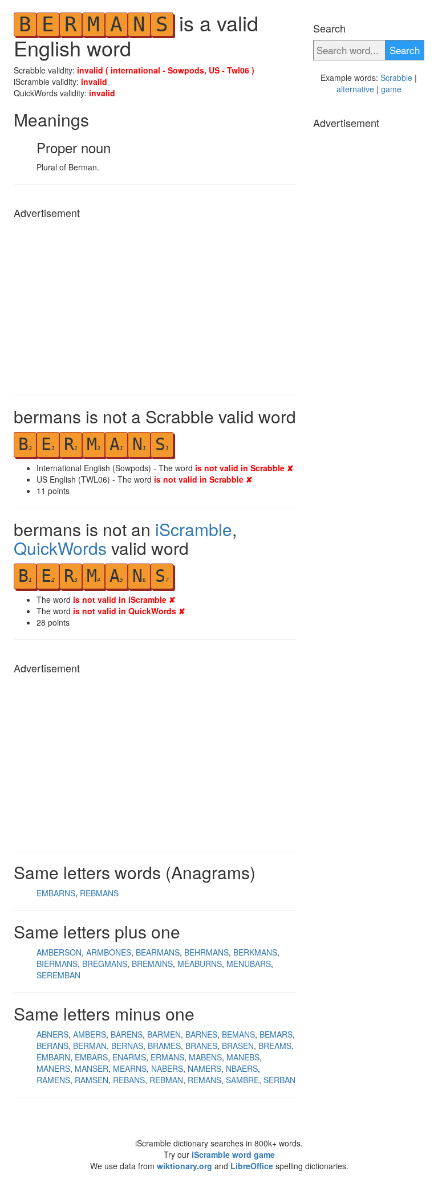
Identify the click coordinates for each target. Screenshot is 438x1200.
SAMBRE (242, 1079)
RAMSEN (91, 1079)
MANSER (91, 1068)
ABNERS (52, 1034)
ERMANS (167, 1057)
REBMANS (99, 893)
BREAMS (274, 1045)
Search (405, 50)
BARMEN (164, 1034)
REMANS (204, 1079)
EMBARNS (55, 893)
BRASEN (238, 1045)
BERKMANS (255, 952)
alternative (355, 89)
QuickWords (60, 548)
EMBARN (53, 1057)
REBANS (129, 1079)
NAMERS (204, 1068)
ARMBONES (108, 952)
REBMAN (166, 1079)
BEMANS (238, 1034)
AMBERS (89, 1034)
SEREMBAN (58, 975)
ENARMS (129, 1057)
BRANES (201, 1045)
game (391, 89)
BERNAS (127, 1045)
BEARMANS (158, 952)
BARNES (201, 1034)
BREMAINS (152, 963)
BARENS (127, 1034)
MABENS (205, 1057)
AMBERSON (59, 952)
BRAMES (164, 1045)
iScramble (193, 529)
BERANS (52, 1045)
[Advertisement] (155, 303)
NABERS (167, 1068)
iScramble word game (233, 1154)
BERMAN (90, 1045)
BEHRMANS (206, 952)
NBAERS (242, 1068)
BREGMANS (104, 963)
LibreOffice (251, 1166)
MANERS (53, 1068)
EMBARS (91, 1057)
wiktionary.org (184, 1166)
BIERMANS (57, 963)
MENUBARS (248, 963)
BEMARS (276, 1034)
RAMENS (53, 1079)
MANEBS (242, 1057)
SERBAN (279, 1079)
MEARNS (130, 1068)
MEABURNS (199, 963)
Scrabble (396, 77)
